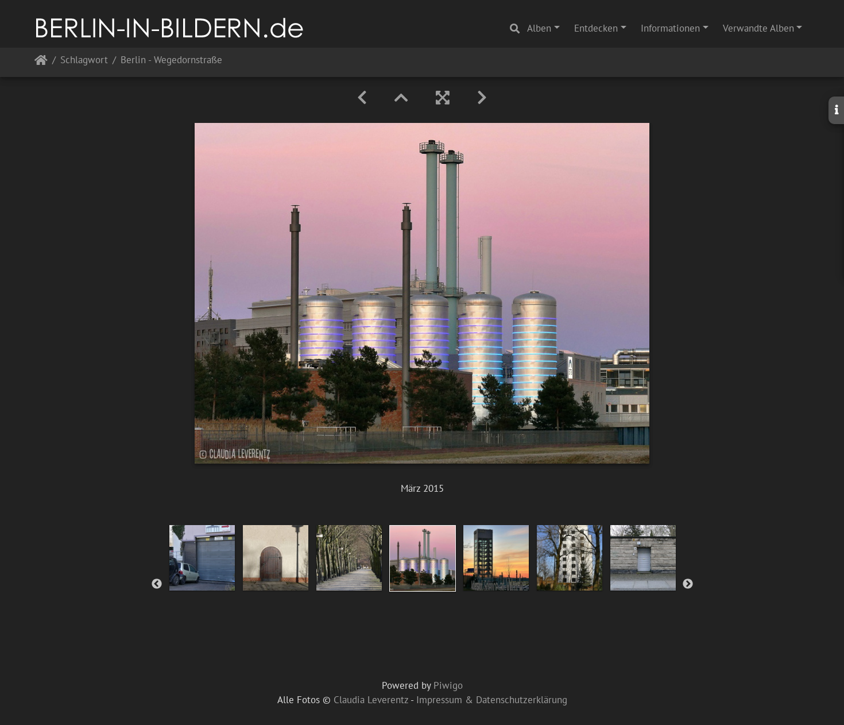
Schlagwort (84, 60)
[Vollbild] (442, 97)
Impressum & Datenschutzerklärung (491, 699)
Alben (539, 28)
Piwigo (448, 685)
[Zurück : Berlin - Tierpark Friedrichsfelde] (362, 97)
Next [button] (688, 584)
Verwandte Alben (758, 28)
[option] (202, 557)
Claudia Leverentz (371, 699)
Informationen (670, 28)
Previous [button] (156, 584)
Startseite (41, 62)
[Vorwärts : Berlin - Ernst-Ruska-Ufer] (482, 97)
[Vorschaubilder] (401, 97)
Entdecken (596, 28)
